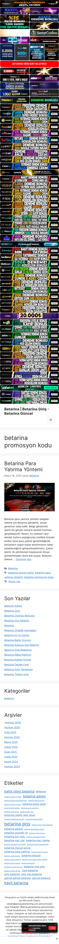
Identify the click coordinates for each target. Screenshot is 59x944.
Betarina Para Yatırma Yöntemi (23, 466)
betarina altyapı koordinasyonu (15, 801)
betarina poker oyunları (39, 852)
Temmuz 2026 (12, 722)
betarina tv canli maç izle (13, 867)
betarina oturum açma (21, 572)
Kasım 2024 (11, 761)
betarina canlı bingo (11, 812)
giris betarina (12, 874)
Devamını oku (23, 559)
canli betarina (30, 870)
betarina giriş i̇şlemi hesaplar (42, 825)
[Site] (29, 107)
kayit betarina (16, 883)
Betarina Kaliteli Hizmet (17, 659)
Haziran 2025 (12, 737)
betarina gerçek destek (34, 819)
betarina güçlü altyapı (37, 833)
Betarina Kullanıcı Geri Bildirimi (21, 645)
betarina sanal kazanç (12, 856)
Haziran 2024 (12, 766)
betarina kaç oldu (14, 836)
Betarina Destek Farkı (16, 664)
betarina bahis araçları (36, 801)
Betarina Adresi (13, 606)
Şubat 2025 (11, 747)
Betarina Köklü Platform (17, 654)
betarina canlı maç (27, 812)
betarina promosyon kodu (39, 577)
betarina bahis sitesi (34, 804)
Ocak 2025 (10, 751)
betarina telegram (28, 863)
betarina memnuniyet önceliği (15, 844)
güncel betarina (41, 878)
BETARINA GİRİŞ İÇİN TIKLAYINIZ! (29, 63)
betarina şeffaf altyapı (12, 871)
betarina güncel (13, 828)
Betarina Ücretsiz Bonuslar (19, 615)
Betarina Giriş (12, 610)
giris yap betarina (31, 874)
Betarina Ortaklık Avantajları (20, 630)
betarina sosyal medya (12, 859)
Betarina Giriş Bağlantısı (18, 650)
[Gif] (29, 172)
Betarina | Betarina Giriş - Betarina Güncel (26, 411)
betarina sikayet (31, 855)
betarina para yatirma (17, 851)
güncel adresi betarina (17, 878)
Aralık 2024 (10, 756)
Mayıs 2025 (11, 742)
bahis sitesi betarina (19, 791)
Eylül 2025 (10, 732)
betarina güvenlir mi (16, 832)
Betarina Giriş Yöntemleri (18, 669)
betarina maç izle (14, 840)
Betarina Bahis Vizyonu (17, 640)
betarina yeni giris (34, 866)
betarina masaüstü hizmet (35, 837)
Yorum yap (14, 581)
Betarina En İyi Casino (16, 635)
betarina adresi (34, 796)
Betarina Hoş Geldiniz (16, 620)
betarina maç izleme (38, 840)
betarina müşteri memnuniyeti (38, 844)
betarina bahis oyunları (12, 804)
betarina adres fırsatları (12, 797)
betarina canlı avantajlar (30, 808)
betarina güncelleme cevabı (34, 829)
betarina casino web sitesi (19, 815)
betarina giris (17, 823)
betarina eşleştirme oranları (14, 819)
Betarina (13, 568)
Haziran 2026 (12, 727)
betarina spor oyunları (12, 863)
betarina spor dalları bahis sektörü (34, 859)
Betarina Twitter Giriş (16, 674)
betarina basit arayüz (12, 808)
